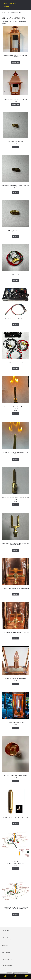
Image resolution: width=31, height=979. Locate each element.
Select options (15, 62)
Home (5, 12)
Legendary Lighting (7, 965)
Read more (15, 280)
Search (15, 976)
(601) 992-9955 (6, 945)
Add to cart (15, 147)
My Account (5, 976)
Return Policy (15, 972)
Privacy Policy (9, 972)
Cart (24, 975)
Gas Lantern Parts (10, 5)
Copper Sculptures (7, 959)
